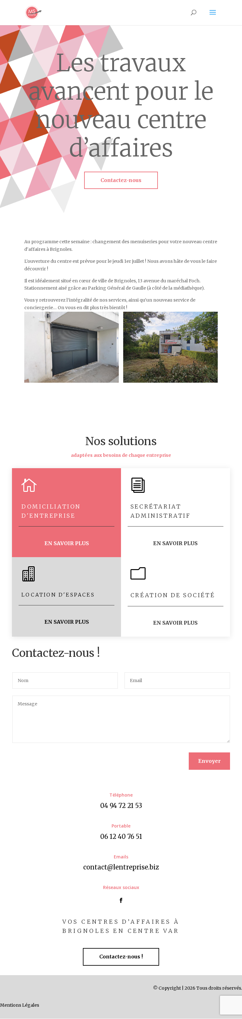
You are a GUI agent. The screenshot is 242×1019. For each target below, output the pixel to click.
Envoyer (209, 761)
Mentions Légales (19, 1005)
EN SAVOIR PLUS (66, 543)
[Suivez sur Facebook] (121, 900)
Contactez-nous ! (121, 956)
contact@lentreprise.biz (121, 867)
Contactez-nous (121, 180)
